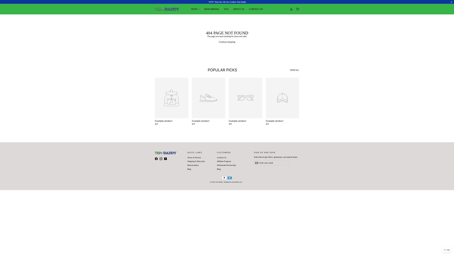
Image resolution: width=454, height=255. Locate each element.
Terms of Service (194, 157)
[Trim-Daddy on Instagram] (160, 158)
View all (294, 70)
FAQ (226, 9)
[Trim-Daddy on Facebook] (156, 158)
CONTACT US (256, 9)
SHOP (194, 9)
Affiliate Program (224, 161)
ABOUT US (238, 9)
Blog (189, 169)
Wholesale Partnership (226, 165)
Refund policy (193, 165)
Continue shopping (227, 42)
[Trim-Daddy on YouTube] (165, 158)
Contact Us (221, 157)
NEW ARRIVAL (211, 9)
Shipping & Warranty (196, 161)
